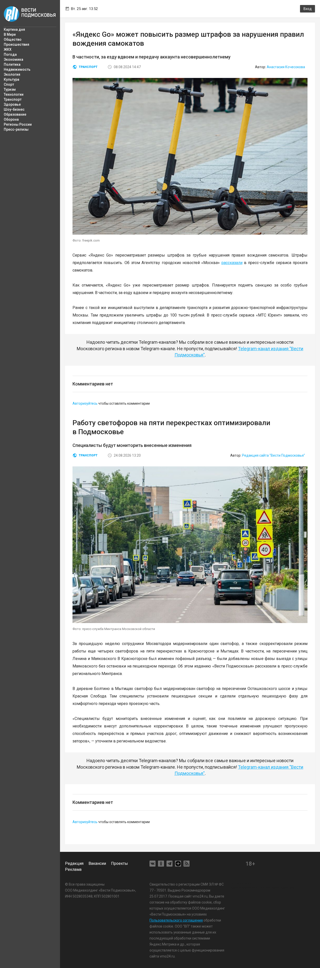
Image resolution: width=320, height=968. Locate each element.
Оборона (11, 119)
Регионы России (18, 124)
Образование (15, 114)
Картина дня (14, 29)
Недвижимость (17, 69)
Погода (10, 54)
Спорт (9, 84)
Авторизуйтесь (85, 403)
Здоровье (12, 104)
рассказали (232, 262)
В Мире (10, 34)
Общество (13, 39)
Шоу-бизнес (14, 109)
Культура (11, 79)
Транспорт (13, 99)
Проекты (119, 863)
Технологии (14, 94)
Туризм (10, 89)
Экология (12, 74)
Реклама (73, 869)
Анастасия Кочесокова (286, 67)
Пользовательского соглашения (176, 920)
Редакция (74, 863)
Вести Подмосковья (30, 14)
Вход (308, 9)
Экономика (13, 59)
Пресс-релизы (16, 129)
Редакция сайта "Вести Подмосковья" (273, 455)
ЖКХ (8, 49)
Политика (12, 64)
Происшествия (16, 44)
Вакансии (97, 863)
